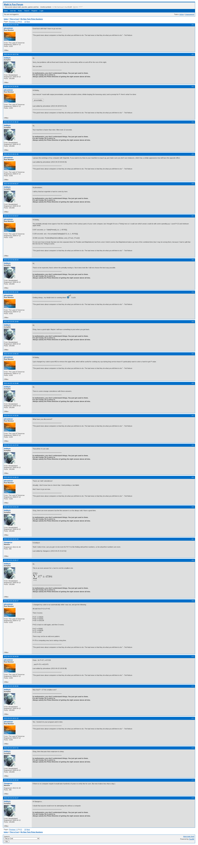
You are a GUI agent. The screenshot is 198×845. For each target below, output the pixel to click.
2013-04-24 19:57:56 (11, 54)
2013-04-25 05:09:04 (11, 260)
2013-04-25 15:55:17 (11, 560)
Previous (12, 21)
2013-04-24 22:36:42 (11, 122)
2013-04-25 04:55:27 (11, 184)
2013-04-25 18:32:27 (11, 601)
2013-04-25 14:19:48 (11, 383)
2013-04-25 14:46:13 (11, 477)
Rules (20, 11)
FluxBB (191, 839)
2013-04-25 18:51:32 (11, 718)
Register (34, 11)
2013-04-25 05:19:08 (11, 321)
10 (25, 21)
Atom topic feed (188, 836)
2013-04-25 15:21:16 (11, 539)
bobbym (7, 58)
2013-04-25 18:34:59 (11, 656)
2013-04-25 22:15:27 (11, 798)
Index (6, 11)
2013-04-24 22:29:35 (11, 86)
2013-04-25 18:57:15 (11, 748)
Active (181, 14)
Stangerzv (8, 543)
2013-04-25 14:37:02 (11, 445)
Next (28, 21)
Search (26, 11)
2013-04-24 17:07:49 (11, 25)
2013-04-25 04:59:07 (11, 216)
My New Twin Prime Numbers (32, 19)
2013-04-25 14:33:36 (11, 415)
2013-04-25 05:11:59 (11, 292)
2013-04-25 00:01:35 (11, 154)
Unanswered (189, 14)
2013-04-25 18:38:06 (11, 686)
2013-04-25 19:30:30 (11, 780)
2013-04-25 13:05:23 (11, 354)
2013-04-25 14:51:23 (11, 507)
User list (13, 11)
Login (41, 11)
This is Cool (14, 19)
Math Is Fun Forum (13, 4)
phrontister (8, 28)
